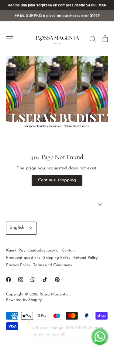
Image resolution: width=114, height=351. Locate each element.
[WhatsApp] (33, 279)
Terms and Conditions (52, 265)
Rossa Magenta (54, 294)
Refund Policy (85, 258)
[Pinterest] (57, 279)
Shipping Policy (56, 258)
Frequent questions (23, 258)
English (16, 228)
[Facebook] (8, 279)
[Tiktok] (45, 279)
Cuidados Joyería (43, 250)
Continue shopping (57, 180)
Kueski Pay (15, 250)
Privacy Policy (18, 265)
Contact (69, 250)
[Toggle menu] (9, 38)
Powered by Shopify (24, 300)
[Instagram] (21, 279)
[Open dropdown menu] (100, 204)
